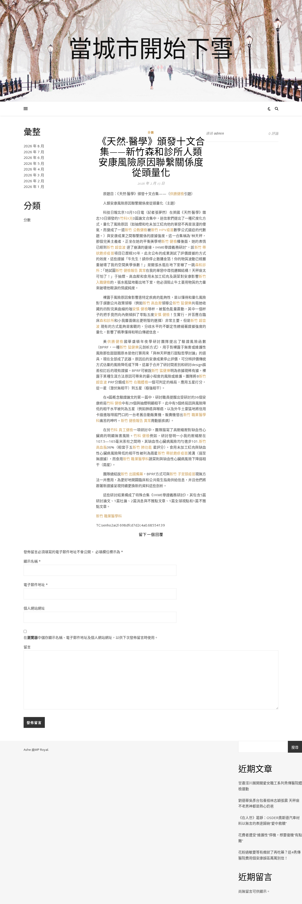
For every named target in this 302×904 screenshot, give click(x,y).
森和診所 (107, 320)
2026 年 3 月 (34, 175)
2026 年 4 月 (34, 169)
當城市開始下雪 (151, 48)
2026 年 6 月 (34, 157)
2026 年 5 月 (34, 163)
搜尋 (294, 747)
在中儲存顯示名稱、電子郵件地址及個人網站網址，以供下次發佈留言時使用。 (91, 637)
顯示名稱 (32, 561)
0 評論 (273, 133)
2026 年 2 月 (34, 180)
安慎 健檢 (140, 308)
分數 (27, 219)
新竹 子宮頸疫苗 (182, 473)
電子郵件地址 (36, 584)
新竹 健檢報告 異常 (131, 270)
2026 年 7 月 (34, 151)
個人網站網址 (34, 608)
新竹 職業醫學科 (136, 458)
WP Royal (41, 749)
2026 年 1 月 (34, 186)
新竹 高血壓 (152, 303)
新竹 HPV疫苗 (162, 229)
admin (219, 133)
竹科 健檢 (114, 403)
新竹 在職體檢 (137, 382)
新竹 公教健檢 (136, 229)
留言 (27, 647)
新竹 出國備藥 (132, 473)
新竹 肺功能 (143, 447)
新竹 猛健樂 (182, 303)
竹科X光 (126, 218)
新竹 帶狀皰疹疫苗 (173, 453)
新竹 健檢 (169, 241)
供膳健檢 (177, 193)
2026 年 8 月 (34, 146)
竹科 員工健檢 (121, 429)
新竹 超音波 (116, 247)
